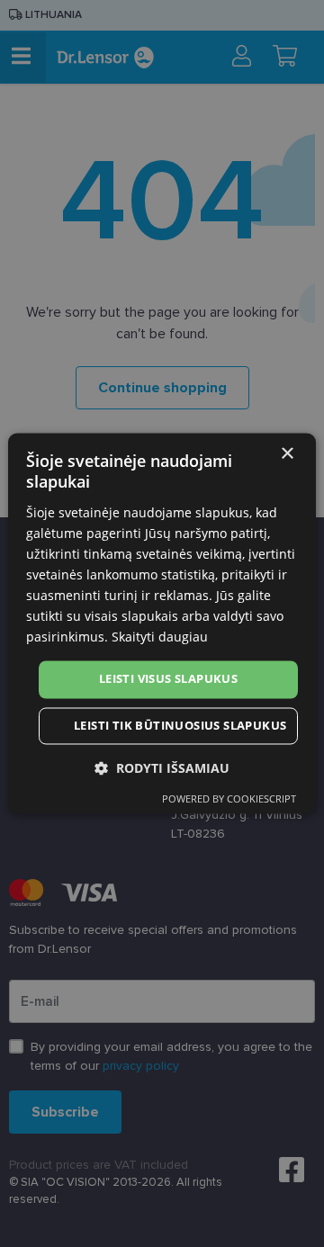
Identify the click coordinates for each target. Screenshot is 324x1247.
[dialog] (162, 623)
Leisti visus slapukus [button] (168, 679)
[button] (162, 768)
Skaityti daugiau (160, 637)
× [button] (286, 454)
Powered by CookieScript (229, 799)
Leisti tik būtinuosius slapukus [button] (180, 726)
